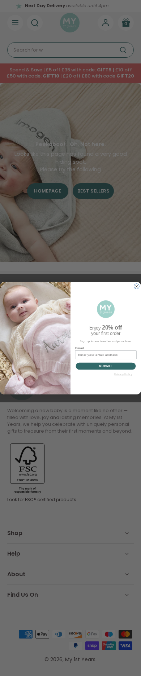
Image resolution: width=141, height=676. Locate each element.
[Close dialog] (137, 286)
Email (79, 347)
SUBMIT (105, 365)
